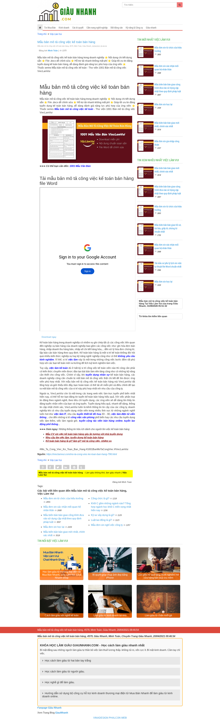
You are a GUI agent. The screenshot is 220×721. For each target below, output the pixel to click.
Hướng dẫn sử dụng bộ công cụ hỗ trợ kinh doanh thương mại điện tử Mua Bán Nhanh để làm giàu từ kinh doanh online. (107, 695)
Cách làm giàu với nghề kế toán (62, 615)
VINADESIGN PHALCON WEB (110, 718)
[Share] (43, 467)
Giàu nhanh (151, 27)
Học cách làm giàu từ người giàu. (65, 671)
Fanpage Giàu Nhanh (49, 707)
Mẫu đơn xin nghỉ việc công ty (107, 525)
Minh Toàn (53, 50)
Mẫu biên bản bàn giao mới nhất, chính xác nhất (166, 124)
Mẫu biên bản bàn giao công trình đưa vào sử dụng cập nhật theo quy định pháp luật (63, 518)
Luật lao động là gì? (102, 520)
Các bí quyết (78, 27)
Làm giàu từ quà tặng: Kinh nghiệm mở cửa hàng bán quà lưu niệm (158, 576)
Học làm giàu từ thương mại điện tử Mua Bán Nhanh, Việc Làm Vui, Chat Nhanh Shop (61, 574)
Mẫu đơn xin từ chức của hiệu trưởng (63, 498)
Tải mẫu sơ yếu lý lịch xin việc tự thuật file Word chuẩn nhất (168, 264)
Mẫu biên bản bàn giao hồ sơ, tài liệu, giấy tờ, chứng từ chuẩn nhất (167, 228)
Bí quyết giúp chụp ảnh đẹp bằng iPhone (110, 576)
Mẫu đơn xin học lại (54, 527)
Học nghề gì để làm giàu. (60, 682)
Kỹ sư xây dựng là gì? (103, 515)
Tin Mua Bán (50, 27)
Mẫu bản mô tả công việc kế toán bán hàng (66, 42)
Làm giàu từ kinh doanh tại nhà (110, 615)
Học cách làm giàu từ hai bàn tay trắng (68, 660)
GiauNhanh (61, 712)
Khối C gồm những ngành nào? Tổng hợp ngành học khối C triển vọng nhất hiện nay (111, 507)
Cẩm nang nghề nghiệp (97, 27)
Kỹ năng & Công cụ (134, 27)
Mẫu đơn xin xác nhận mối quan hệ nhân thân (166, 67)
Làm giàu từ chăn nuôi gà (158, 615)
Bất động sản (117, 27)
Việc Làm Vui (56, 34)
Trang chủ (42, 33)
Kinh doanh (64, 27)
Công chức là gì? (100, 498)
